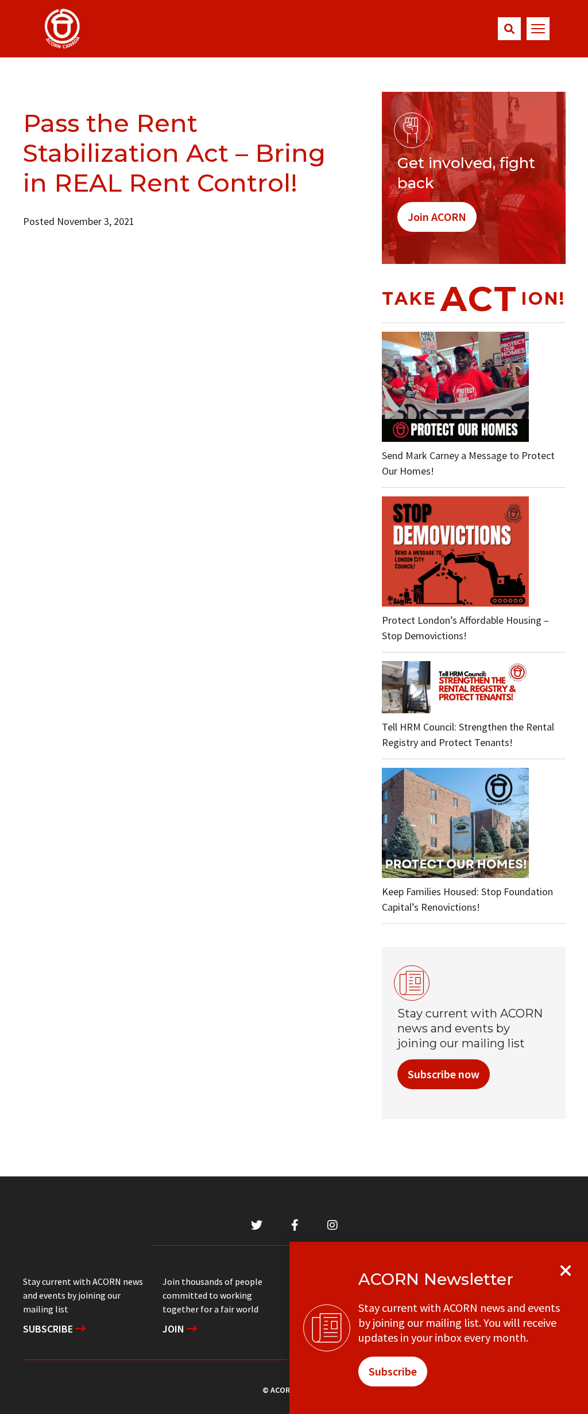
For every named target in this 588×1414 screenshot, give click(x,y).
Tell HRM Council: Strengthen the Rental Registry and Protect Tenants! (468, 734)
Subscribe (49, 1328)
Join (175, 1328)
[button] (509, 28)
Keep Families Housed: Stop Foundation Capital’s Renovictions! (467, 899)
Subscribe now (443, 1074)
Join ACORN (437, 216)
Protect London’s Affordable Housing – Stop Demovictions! (465, 627)
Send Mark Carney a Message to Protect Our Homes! (468, 463)
